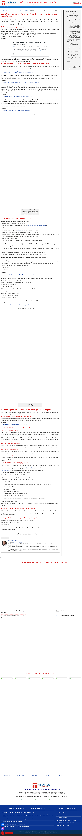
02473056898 (9, 833)
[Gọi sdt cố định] (2, 833)
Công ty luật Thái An (5, 470)
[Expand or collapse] (79, 11)
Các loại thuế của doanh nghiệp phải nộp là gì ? (16, 305)
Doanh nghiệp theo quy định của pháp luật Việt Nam (18, 10)
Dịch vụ (14, 7)
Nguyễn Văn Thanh (13, 540)
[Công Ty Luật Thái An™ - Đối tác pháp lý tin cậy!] (8, 3)
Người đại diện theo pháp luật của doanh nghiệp (16, 110)
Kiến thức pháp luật (21, 7)
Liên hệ (29, 7)
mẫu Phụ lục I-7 (20, 230)
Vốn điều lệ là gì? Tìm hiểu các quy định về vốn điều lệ (18, 96)
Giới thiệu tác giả (5, 537)
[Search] (80, 7)
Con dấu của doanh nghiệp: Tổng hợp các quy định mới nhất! (20, 274)
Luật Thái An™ (4, 10)
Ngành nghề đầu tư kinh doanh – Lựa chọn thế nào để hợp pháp (21, 82)
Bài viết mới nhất (12, 537)
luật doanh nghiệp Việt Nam (31, 467)
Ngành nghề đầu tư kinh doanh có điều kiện (15, 424)
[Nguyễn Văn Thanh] (4, 543)
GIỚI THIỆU (8, 7)
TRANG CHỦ (3, 7)
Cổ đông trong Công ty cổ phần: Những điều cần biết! (18, 72)
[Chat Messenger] (2, 829)
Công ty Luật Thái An (17, 542)
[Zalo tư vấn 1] (2, 824)
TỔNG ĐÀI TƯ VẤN (77, 3)
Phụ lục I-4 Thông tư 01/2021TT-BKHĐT (37, 225)
